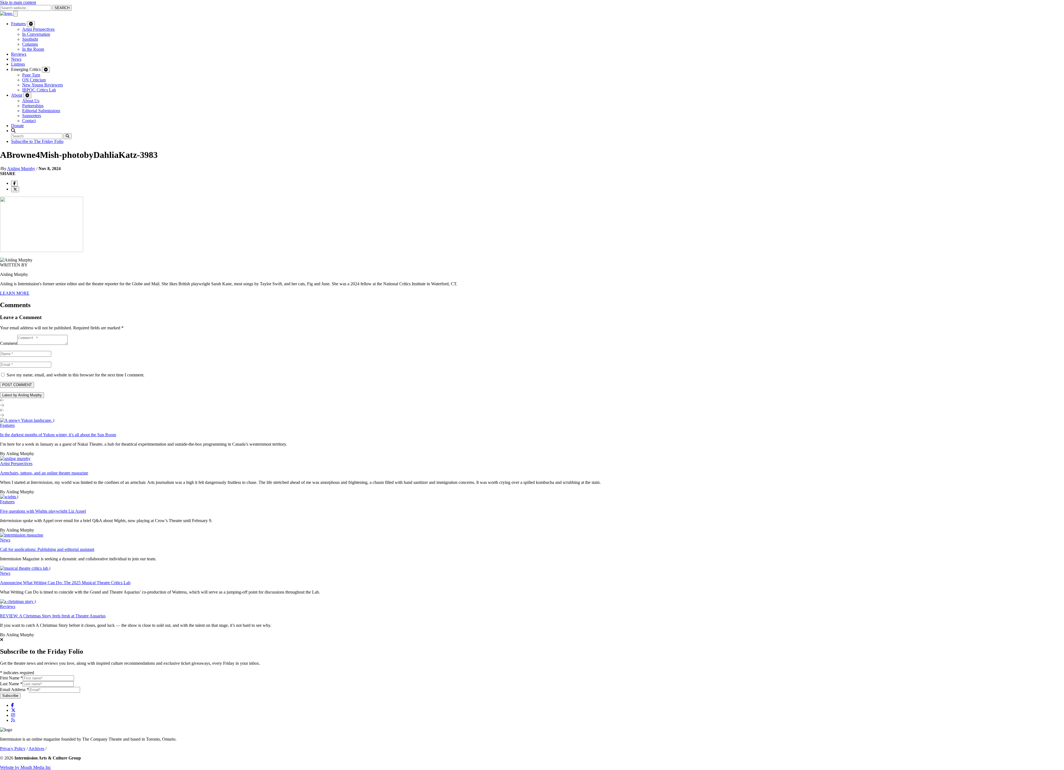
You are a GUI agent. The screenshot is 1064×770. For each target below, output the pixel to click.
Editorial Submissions (41, 110)
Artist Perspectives (38, 29)
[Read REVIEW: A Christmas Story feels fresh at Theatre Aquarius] (17, 601)
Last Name (11, 683)
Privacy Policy (12, 748)
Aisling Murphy (21, 168)
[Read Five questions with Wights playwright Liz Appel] (8, 496)
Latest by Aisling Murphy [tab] (22, 395)
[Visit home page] (6, 13)
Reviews (18, 54)
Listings (18, 64)
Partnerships (33, 105)
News (16, 59)
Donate (17, 125)
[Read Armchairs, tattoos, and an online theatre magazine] (15, 458)
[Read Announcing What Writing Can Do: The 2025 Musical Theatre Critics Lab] (24, 568)
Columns (30, 44)
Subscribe (10, 696)
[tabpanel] (532, 527)
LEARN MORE (14, 293)
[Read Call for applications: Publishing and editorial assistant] (21, 535)
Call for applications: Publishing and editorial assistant (47, 549)
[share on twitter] (15, 189)
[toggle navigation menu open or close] (15, 14)
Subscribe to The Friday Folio (37, 141)
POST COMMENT (17, 385)
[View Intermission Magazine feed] (13, 720)
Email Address (14, 689)
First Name (11, 678)
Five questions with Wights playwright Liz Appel (43, 511)
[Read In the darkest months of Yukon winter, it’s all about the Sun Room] (26, 420)
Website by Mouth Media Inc (25, 767)
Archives (36, 748)
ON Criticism (34, 80)
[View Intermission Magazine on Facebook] (12, 705)
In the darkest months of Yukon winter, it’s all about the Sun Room (58, 434)
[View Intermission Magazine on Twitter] (13, 710)
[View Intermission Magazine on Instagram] (13, 715)
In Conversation (36, 34)
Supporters (31, 115)
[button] (13, 130)
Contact (29, 120)
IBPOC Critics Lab (39, 90)
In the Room (33, 49)
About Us (30, 100)
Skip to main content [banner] (18, 2)
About (16, 95)
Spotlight (30, 39)
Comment (8, 343)
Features (18, 23)
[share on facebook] (14, 183)
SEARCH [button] (62, 8)
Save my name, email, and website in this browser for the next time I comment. (75, 375)
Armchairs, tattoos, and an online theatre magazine (44, 473)
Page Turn (31, 75)
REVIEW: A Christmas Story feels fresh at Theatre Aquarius (53, 616)
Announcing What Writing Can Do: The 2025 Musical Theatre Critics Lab (65, 582)
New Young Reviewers (42, 85)
